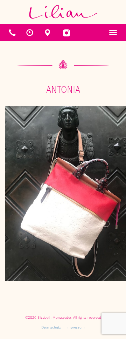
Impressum (75, 327)
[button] (29, 32)
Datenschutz (51, 327)
